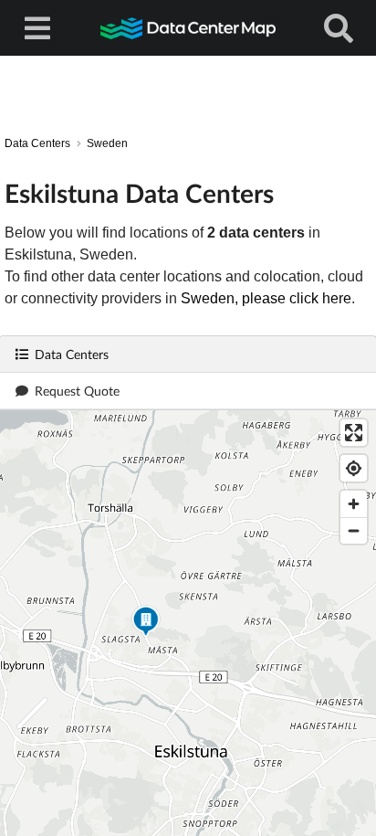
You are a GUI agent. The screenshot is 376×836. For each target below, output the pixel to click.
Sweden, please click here (266, 298)
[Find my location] (353, 468)
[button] (146, 623)
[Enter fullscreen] (353, 432)
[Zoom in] (353, 504)
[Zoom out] (353, 530)
